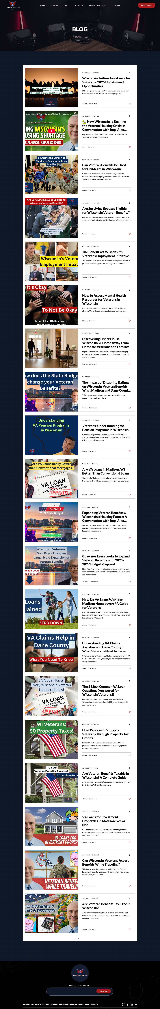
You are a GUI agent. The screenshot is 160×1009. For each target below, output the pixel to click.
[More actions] (130, 72)
